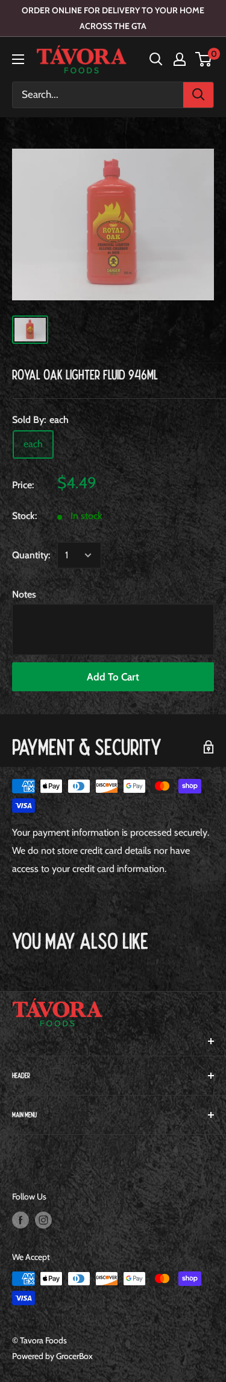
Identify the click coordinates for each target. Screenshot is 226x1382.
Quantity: (31, 555)
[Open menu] (18, 59)
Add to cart (113, 677)
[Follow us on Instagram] (43, 1220)
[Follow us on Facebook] (20, 1220)
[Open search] (156, 59)
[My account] (180, 59)
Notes (24, 594)
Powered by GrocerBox (52, 1356)
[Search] (198, 95)
